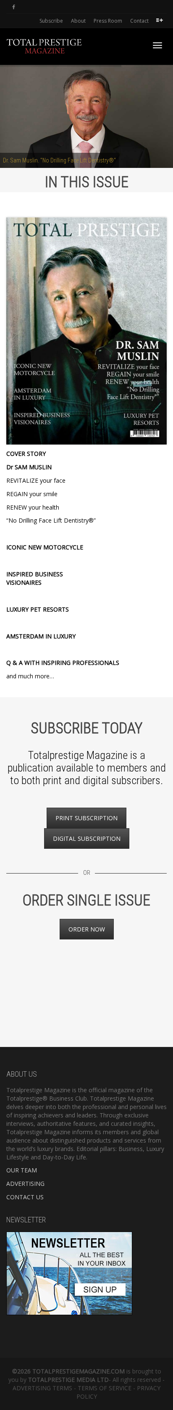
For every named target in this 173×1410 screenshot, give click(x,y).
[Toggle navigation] (157, 45)
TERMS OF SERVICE (104, 1388)
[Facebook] (14, 7)
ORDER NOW (86, 929)
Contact (139, 20)
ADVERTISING (25, 1184)
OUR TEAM (21, 1170)
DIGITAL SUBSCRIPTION (87, 838)
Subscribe (51, 20)
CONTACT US (25, 1197)
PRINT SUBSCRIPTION (86, 818)
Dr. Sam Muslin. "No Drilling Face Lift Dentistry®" (59, 160)
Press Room (108, 20)
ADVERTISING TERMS (42, 1388)
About (78, 20)
